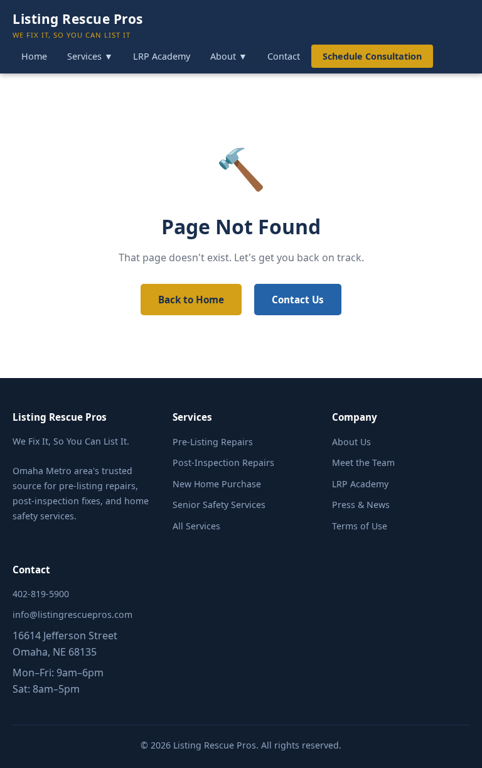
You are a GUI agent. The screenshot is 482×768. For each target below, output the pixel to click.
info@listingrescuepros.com (72, 614)
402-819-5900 (41, 594)
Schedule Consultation (372, 56)
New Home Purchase (217, 484)
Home (34, 56)
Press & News (361, 505)
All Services (196, 526)
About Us (351, 442)
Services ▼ (90, 56)
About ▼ (228, 56)
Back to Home (191, 299)
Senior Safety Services (219, 505)
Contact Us (298, 299)
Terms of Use (359, 526)
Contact (283, 56)
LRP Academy (161, 56)
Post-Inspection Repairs (223, 462)
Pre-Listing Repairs (213, 442)
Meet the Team (363, 462)
